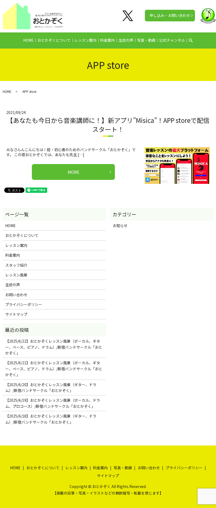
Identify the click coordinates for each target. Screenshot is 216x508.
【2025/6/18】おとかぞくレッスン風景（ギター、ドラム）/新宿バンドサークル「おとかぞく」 (50, 418)
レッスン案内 (85, 40)
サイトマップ (16, 314)
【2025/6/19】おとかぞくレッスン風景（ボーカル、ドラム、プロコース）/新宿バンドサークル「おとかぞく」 (52, 403)
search (194, 40)
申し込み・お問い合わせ (170, 15)
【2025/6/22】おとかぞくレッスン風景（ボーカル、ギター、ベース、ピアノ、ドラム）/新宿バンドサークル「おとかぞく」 (53, 347)
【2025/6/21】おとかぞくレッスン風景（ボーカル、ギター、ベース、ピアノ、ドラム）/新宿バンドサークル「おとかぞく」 (53, 368)
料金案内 (107, 40)
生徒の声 (126, 40)
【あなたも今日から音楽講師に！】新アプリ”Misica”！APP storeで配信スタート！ (108, 125)
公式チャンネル (172, 40)
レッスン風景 (16, 274)
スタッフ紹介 (16, 265)
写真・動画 (146, 40)
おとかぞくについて (54, 40)
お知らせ (120, 225)
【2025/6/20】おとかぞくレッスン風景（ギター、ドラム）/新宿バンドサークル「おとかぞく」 (50, 387)
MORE (73, 172)
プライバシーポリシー (23, 304)
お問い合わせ (16, 294)
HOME (28, 40)
